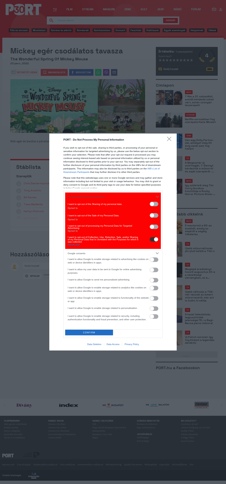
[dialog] (113, 242)
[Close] (170, 140)
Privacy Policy (132, 344)
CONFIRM (89, 332)
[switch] (154, 204)
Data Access (113, 344)
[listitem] (113, 196)
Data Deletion (94, 344)
